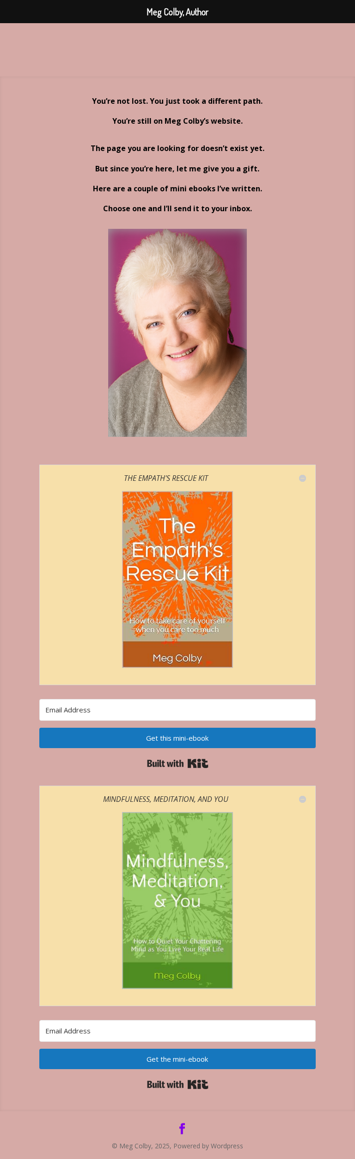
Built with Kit (177, 763)
